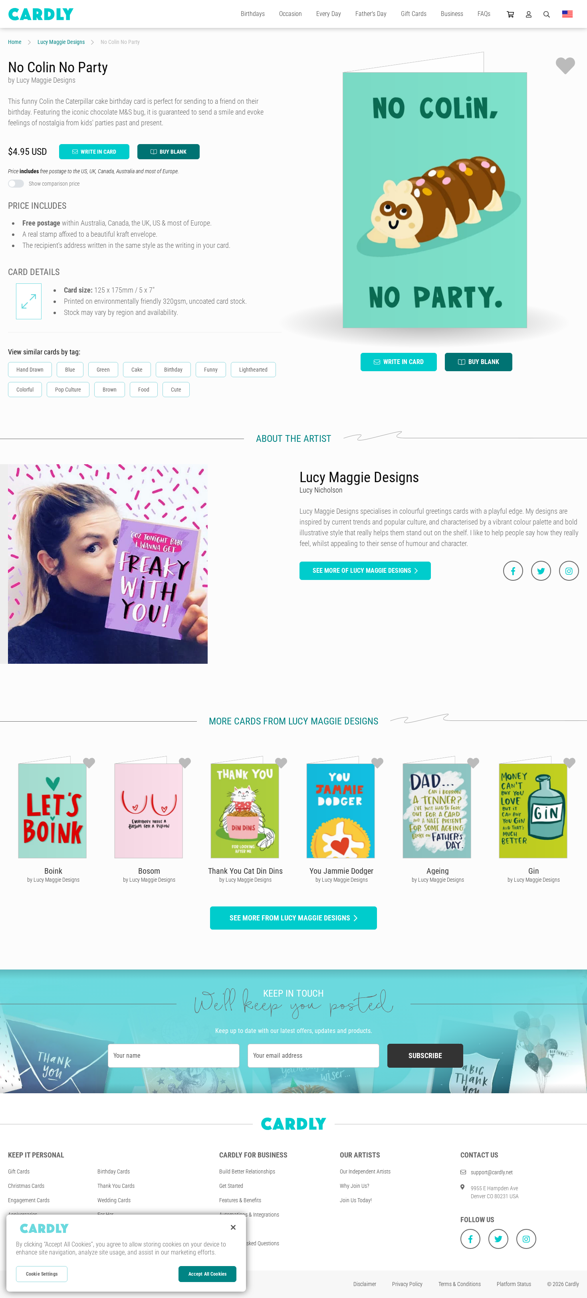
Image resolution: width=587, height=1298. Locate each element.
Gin (533, 871)
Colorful (25, 389)
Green (103, 369)
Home (15, 42)
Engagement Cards (29, 1200)
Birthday (173, 369)
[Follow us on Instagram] (526, 1239)
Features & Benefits (240, 1200)
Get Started (231, 1186)
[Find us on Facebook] (470, 1239)
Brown (110, 389)
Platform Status (514, 1284)
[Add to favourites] (565, 65)
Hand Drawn (30, 369)
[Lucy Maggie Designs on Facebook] (513, 571)
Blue (70, 369)
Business (452, 14)
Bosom (149, 871)
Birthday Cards (113, 1171)
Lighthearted (253, 369)
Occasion (290, 14)
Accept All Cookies (207, 1274)
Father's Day (371, 14)
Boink (53, 871)
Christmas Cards (26, 1186)
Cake (137, 369)
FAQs (484, 14)
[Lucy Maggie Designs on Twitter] (541, 571)
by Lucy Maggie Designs (53, 880)
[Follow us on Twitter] (498, 1239)
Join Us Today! (356, 1200)
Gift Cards (413, 14)
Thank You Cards (116, 1186)
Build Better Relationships (247, 1171)
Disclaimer (364, 1284)
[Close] (233, 1227)
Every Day (328, 14)
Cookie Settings (42, 1274)
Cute (176, 389)
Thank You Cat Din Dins (245, 871)
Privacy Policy (407, 1284)
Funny (211, 369)
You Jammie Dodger (341, 871)
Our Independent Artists (365, 1171)
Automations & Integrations (249, 1214)
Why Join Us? (354, 1186)
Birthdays (253, 14)
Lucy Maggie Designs (61, 42)
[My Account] (528, 14)
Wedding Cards (114, 1200)
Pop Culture (68, 389)
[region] (126, 1253)
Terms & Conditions (459, 1284)
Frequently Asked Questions (249, 1243)
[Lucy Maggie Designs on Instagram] (569, 571)
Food (143, 389)
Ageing (437, 871)
